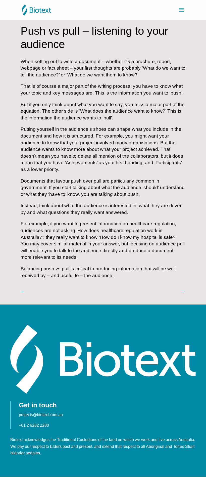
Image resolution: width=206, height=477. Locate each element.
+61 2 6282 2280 (34, 425)
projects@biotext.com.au (41, 415)
